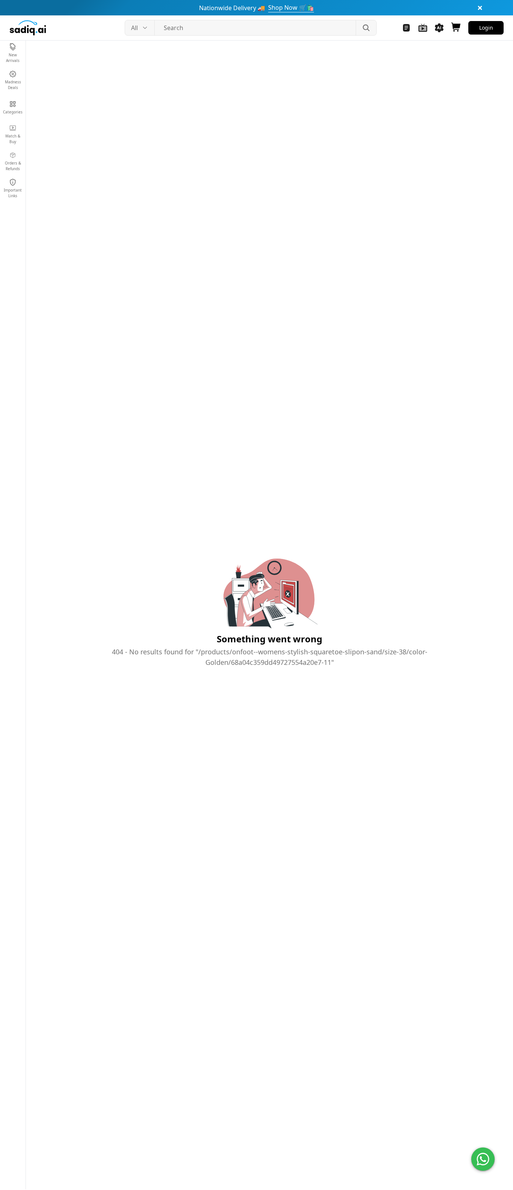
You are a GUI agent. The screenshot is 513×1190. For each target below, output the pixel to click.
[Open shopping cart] (455, 27)
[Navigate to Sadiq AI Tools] (439, 27)
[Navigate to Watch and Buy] (422, 27)
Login (486, 27)
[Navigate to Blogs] (406, 27)
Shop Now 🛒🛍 (291, 7)
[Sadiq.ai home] (28, 27)
